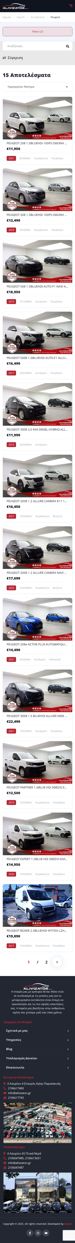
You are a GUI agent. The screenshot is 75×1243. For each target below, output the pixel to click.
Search (21, 17)
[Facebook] (29, 1233)
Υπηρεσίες (13, 1040)
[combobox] (37, 86)
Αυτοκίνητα (37, 17)
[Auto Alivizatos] (15, 6)
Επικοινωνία (15, 1067)
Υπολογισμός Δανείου (21, 1058)
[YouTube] (46, 1233)
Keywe (68, 1223)
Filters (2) (37, 31)
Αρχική (7, 17)
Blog (9, 1049)
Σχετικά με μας (17, 1031)
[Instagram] (38, 1233)
